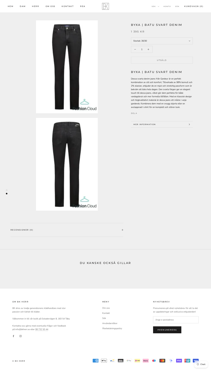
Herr (35, 6)
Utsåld (162, 60)
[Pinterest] (148, 112)
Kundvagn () (193, 6)
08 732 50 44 (41, 329)
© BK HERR (18, 361)
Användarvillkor (109, 323)
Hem (10, 6)
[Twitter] (144, 112)
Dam (22, 6)
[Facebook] (140, 112)
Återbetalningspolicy (112, 328)
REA (82, 6)
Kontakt (68, 6)
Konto (167, 6)
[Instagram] (20, 336)
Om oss (50, 6)
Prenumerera (167, 330)
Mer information (144, 124)
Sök (177, 6)
